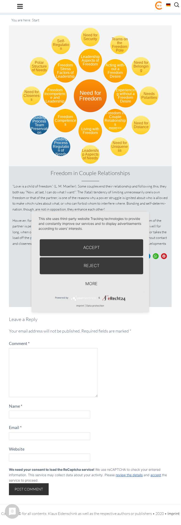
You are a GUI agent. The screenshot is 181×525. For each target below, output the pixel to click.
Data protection (95, 305)
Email (15, 427)
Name (15, 406)
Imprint (173, 513)
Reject (91, 265)
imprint (80, 305)
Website (16, 449)
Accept (91, 247)
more (91, 283)
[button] (156, 256)
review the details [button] (129, 475)
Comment (19, 343)
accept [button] (155, 475)
